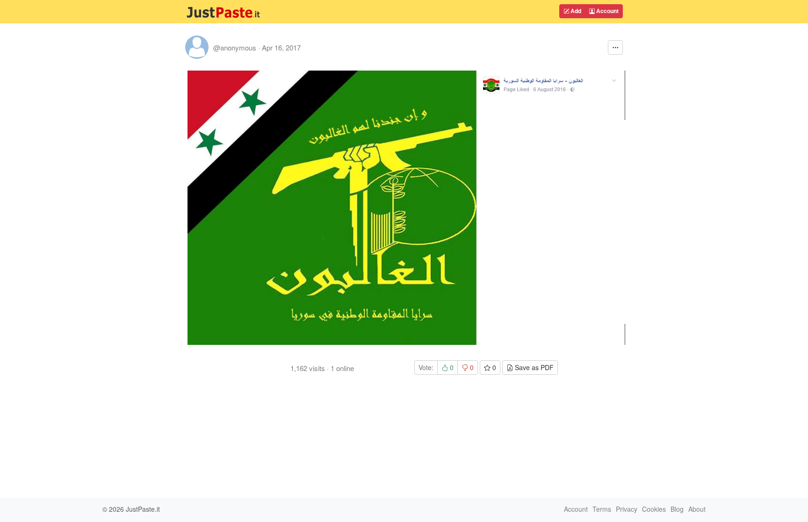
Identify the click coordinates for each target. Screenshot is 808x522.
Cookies (654, 509)
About (697, 509)
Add (575, 11)
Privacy (626, 509)
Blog (677, 509)
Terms (601, 509)
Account (607, 11)
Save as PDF (533, 367)
